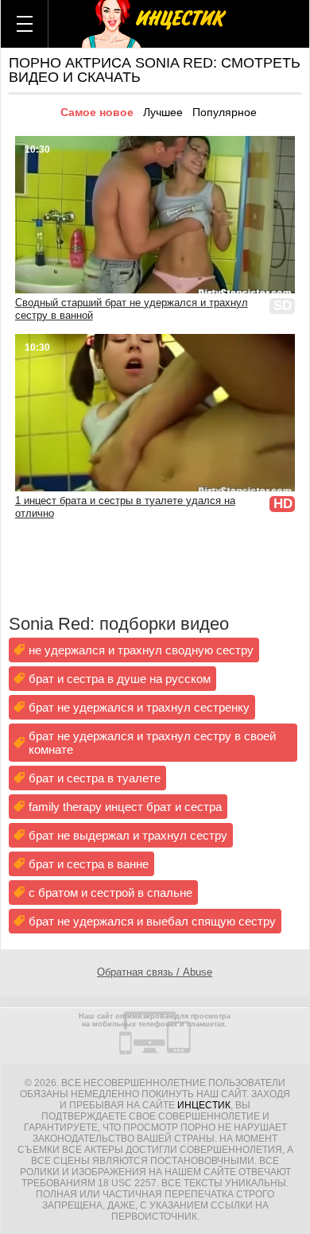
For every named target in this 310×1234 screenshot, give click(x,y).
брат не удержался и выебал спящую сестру (152, 921)
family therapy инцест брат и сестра (125, 806)
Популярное (224, 112)
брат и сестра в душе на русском (120, 678)
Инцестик (204, 1105)
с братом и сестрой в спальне (110, 892)
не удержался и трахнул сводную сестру (141, 650)
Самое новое (97, 112)
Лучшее (163, 112)
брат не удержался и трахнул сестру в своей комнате (152, 742)
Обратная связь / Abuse (154, 972)
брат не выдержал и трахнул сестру (128, 835)
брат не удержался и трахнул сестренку (139, 707)
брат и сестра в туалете (95, 778)
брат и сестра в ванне (89, 864)
